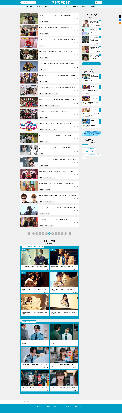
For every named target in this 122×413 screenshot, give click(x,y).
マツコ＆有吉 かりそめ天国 (88, 151)
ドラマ (41, 21)
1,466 (40, 233)
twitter (120, 16)
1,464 (33, 233)
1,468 (46, 233)
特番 (46, 57)
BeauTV (41, 45)
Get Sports (42, 213)
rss (120, 23)
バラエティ (38, 6)
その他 (83, 6)
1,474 (65, 233)
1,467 (43, 233)
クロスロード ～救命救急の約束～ (31, 246)
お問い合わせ (56, 406)
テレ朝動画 (55, 93)
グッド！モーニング (44, 33)
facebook (120, 20)
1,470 (53, 233)
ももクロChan (48, 93)
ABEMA (98, 154)
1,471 (56, 233)
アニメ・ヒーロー (55, 6)
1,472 (59, 233)
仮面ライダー (42, 69)
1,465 (37, 233)
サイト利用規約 (67, 406)
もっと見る (91, 63)
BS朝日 (46, 141)
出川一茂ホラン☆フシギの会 (89, 148)
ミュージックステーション (54, 105)
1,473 (62, 233)
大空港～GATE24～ (28, 322)
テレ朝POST (61, 2)
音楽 (46, 6)
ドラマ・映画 (29, 6)
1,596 (70, 233)
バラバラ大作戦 (86, 154)
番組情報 (46, 21)
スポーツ (66, 6)
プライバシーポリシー (78, 406)
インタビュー (92, 6)
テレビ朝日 (39, 406)
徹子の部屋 (47, 189)
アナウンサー (75, 6)
